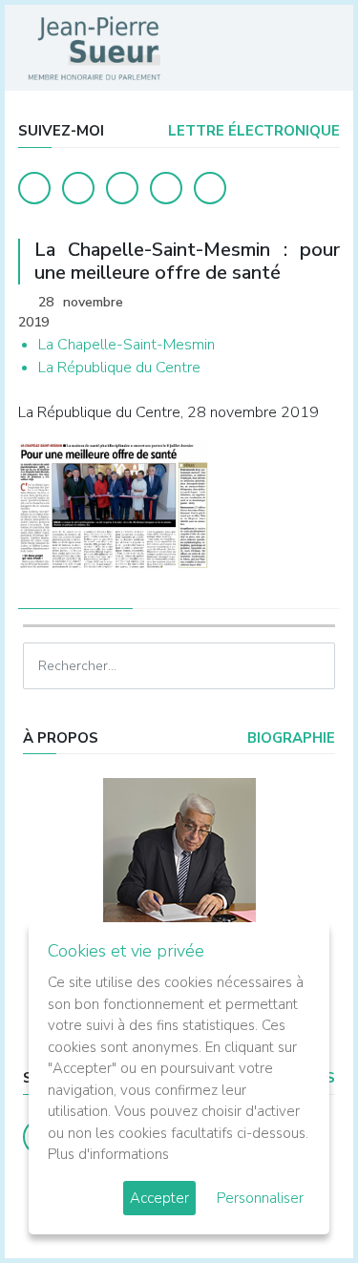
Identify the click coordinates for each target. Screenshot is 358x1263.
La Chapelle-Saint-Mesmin (126, 344)
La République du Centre (119, 367)
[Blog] (122, 188)
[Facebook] (34, 188)
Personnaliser (260, 1198)
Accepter (159, 1198)
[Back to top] (299, 1204)
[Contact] (166, 188)
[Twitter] (78, 188)
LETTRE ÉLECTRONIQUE (252, 130)
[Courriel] (210, 188)
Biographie (289, 737)
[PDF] (321, 304)
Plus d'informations (108, 1154)
